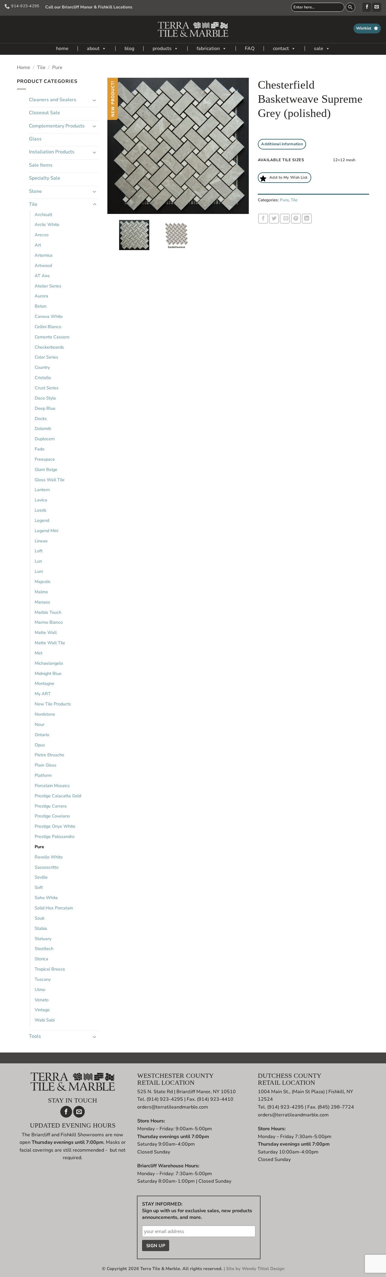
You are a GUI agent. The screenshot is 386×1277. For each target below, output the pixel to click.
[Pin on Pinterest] (296, 219)
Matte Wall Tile (50, 643)
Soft (39, 887)
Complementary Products (57, 126)
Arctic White (47, 224)
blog (129, 48)
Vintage (42, 1010)
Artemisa (43, 255)
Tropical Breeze (50, 969)
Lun (38, 561)
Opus (40, 745)
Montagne (44, 683)
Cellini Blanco (48, 327)
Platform (43, 775)
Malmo (41, 592)
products (162, 48)
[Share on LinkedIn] (307, 219)
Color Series (46, 357)
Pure (57, 67)
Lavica (41, 500)
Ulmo (40, 990)
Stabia (41, 928)
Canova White (49, 316)
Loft (39, 551)
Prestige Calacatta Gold (58, 796)
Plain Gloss (45, 765)
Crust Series (47, 388)
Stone (35, 191)
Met (38, 653)
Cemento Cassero (52, 337)
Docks (41, 419)
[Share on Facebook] (263, 219)
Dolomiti (43, 428)
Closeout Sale (44, 112)
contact (281, 48)
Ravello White (49, 857)
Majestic (43, 582)
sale (318, 48)
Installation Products (51, 152)
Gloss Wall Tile (50, 480)
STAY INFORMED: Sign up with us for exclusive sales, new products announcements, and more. (197, 1211)
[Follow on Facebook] (366, 7)
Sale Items (40, 165)
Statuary (43, 939)
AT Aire (42, 276)
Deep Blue (45, 408)
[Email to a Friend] (285, 219)
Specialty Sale (44, 178)
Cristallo (43, 378)
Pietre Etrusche (49, 755)
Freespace (45, 459)
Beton (40, 306)
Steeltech (44, 949)
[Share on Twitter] (274, 219)
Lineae (41, 541)
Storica (41, 959)
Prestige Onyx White (55, 826)
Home (23, 67)
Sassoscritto (47, 867)
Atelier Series (48, 286)
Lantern (42, 490)
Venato (42, 1000)
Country (42, 367)
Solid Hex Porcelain (54, 908)
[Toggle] (94, 100)
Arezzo (42, 235)
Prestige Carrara (51, 806)
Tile (41, 67)
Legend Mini (46, 531)
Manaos (42, 602)
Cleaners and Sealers (52, 99)
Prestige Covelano (52, 816)
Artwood (43, 265)
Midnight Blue (48, 673)
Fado (39, 449)
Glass (35, 139)
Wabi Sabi (45, 1020)
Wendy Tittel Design (263, 1269)
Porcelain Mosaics (52, 786)
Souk (39, 918)
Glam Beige (46, 469)
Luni (39, 571)
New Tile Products (53, 704)
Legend (42, 520)
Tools (35, 1036)
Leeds (40, 510)
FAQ (250, 48)
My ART (43, 694)
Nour (39, 724)
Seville (41, 877)
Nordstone (45, 714)
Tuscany (43, 979)
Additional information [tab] (282, 144)
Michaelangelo (49, 663)
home (62, 48)
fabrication (208, 48)
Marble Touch (48, 612)
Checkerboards (49, 347)
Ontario (42, 735)
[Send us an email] (376, 7)
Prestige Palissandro (54, 836)
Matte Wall (46, 632)
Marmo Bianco (49, 622)
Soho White (46, 898)
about (93, 48)
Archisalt (43, 215)
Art (38, 245)
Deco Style (45, 398)
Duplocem (45, 439)
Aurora (41, 296)
